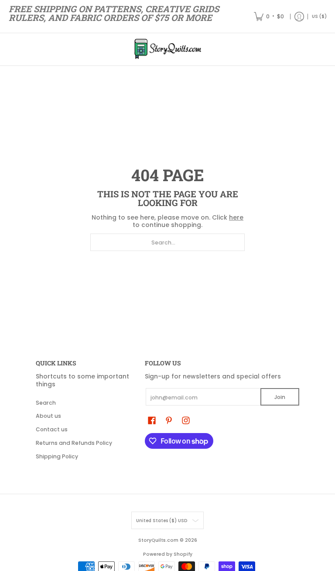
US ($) (319, 16)
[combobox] (167, 242)
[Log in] (299, 16)
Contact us (52, 429)
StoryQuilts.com (158, 540)
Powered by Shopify (167, 554)
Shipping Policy (57, 456)
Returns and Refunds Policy (74, 443)
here (236, 217)
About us (48, 416)
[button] (152, 420)
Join (279, 397)
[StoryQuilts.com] (167, 49)
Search (46, 402)
